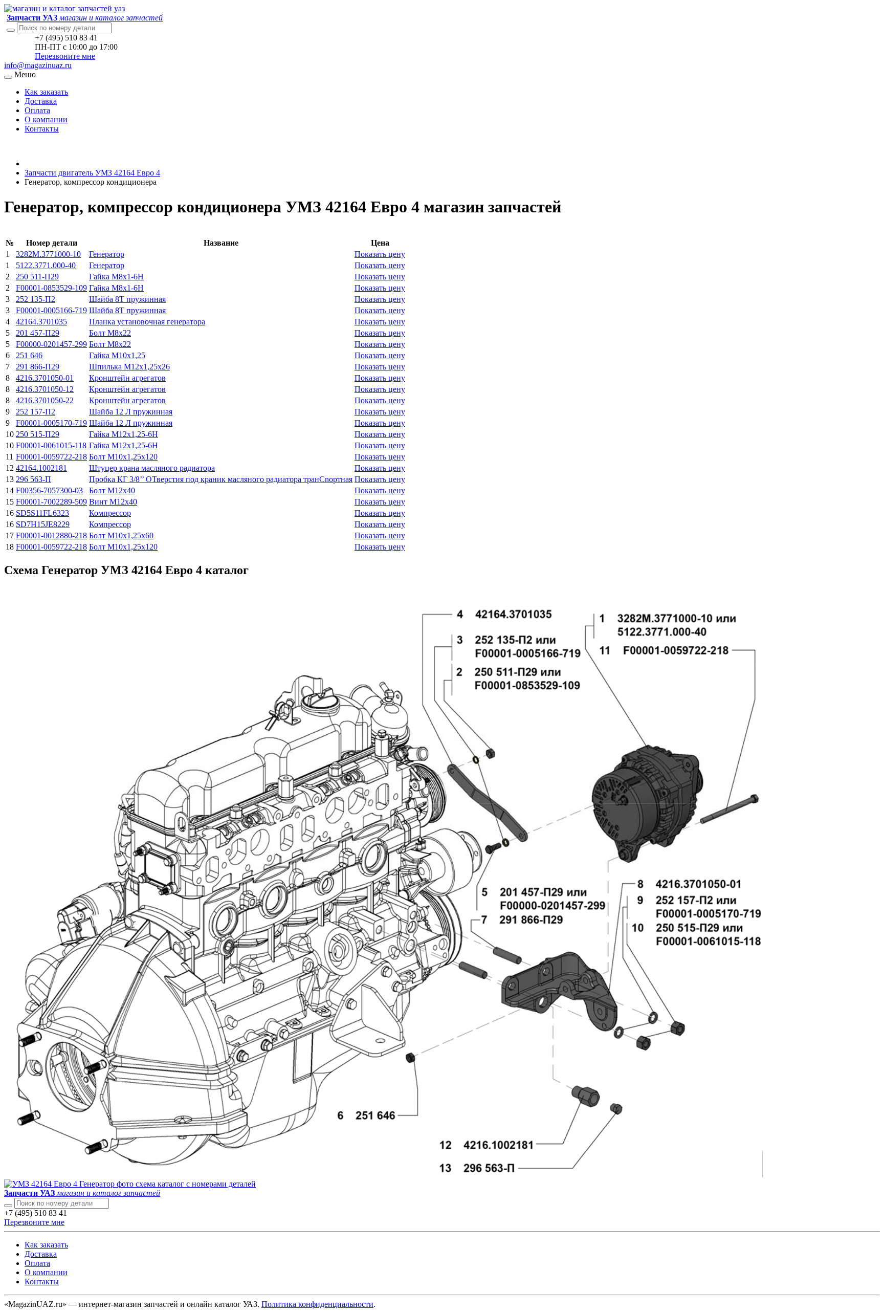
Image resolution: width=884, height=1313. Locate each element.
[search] (8, 1205)
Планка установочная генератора (147, 321)
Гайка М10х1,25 (117, 355)
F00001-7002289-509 (51, 501)
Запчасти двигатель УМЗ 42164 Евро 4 (92, 172)
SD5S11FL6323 (42, 513)
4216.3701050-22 (45, 400)
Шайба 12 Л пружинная (130, 411)
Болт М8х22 (110, 333)
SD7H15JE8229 (43, 524)
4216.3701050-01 (45, 378)
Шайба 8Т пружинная (127, 299)
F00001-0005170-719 (51, 423)
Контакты (42, 128)
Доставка (41, 101)
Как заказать (46, 91)
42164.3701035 (41, 321)
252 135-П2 (35, 299)
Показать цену (380, 254)
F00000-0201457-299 (51, 344)
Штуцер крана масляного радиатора (152, 468)
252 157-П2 (35, 411)
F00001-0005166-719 (51, 310)
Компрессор (110, 513)
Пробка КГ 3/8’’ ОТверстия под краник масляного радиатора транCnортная (220, 479)
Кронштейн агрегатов (127, 378)
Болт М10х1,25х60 (121, 535)
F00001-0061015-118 (51, 445)
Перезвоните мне (65, 56)
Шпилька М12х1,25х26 (129, 366)
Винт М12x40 (113, 501)
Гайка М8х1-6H (116, 276)
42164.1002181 (41, 468)
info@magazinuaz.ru (38, 65)
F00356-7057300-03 (49, 490)
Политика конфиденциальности (317, 1304)
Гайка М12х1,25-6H (123, 434)
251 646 (29, 355)
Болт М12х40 (112, 490)
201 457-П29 (37, 333)
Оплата (37, 110)
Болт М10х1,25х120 (123, 456)
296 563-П (33, 479)
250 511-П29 (37, 276)
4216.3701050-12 (45, 389)
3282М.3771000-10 (48, 254)
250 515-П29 (37, 434)
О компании (46, 119)
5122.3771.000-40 (46, 265)
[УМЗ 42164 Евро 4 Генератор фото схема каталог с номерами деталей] (387, 1174)
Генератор (106, 254)
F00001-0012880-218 (51, 535)
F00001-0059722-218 (51, 456)
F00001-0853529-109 (51, 287)
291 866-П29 (37, 366)
